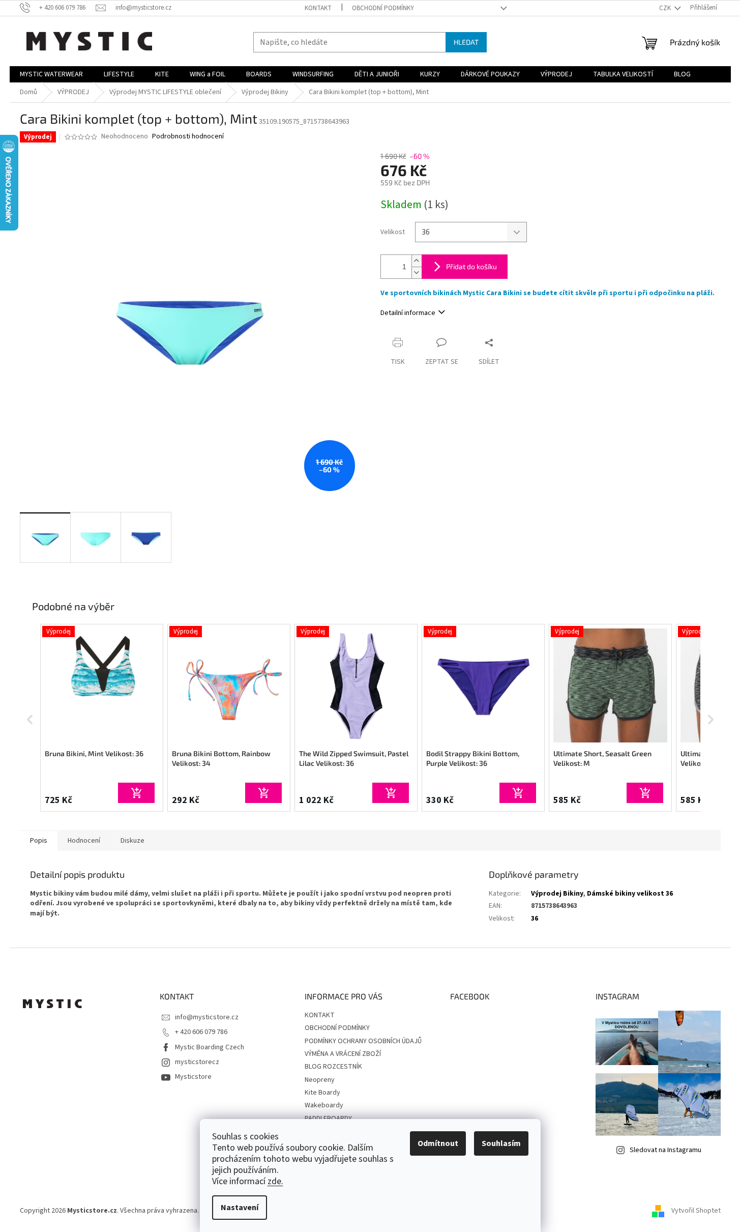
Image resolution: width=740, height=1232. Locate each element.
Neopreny (320, 1080)
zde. (275, 1181)
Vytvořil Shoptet (696, 1211)
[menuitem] (51, 74)
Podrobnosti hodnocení (188, 136)
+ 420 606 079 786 (201, 1032)
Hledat (466, 42)
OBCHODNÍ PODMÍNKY (383, 8)
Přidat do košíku (471, 266)
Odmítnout (438, 1143)
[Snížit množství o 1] (416, 272)
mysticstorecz (197, 1062)
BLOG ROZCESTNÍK (333, 1067)
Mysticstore (193, 1077)
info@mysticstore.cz (207, 1017)
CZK (665, 8)
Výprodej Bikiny (557, 894)
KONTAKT (318, 8)
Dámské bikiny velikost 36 (630, 894)
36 (534, 918)
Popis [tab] (38, 841)
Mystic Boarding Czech (209, 1047)
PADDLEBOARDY (328, 1118)
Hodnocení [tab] (84, 841)
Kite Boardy (322, 1092)
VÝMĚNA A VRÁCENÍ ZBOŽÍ (343, 1054)
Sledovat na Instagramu (665, 1150)
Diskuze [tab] (132, 841)
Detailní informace (407, 313)
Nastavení (239, 1207)
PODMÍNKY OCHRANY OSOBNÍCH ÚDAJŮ (363, 1041)
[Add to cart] (136, 793)
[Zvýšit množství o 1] (416, 261)
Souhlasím (501, 1143)
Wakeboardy (324, 1105)
